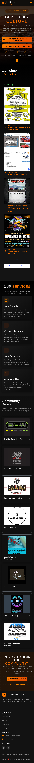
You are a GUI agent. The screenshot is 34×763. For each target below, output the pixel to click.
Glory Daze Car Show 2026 (17, 174)
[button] (31, 3)
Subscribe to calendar (16, 266)
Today (17, 259)
